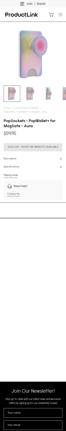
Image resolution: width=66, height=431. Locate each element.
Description (10, 159)
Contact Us (13, 194)
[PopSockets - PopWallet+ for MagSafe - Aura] (12, 93)
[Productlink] (22, 14)
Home (7, 108)
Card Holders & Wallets (26, 108)
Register (41, 3)
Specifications (11, 167)
